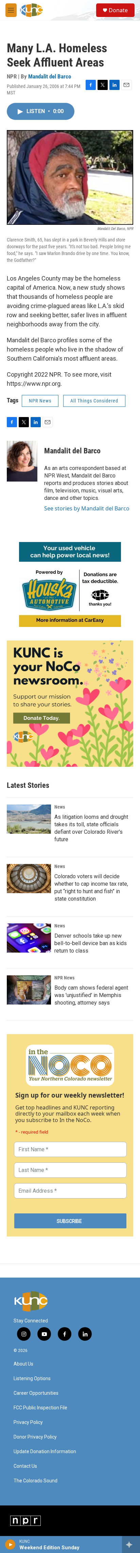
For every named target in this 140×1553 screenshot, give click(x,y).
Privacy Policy (28, 1422)
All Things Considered (94, 400)
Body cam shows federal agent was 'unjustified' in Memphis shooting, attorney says (91, 995)
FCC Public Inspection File (40, 1407)
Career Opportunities (36, 1393)
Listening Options (32, 1378)
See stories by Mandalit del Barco (86, 508)
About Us (23, 1364)
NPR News (40, 400)
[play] (10, 1544)
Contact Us (25, 1466)
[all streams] (131, 1544)
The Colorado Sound (35, 1480)
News (59, 807)
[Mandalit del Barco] (22, 461)
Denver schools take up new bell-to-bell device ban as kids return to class (90, 943)
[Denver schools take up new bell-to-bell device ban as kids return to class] (29, 938)
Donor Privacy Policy (35, 1437)
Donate (118, 10)
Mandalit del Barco (49, 76)
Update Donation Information (45, 1451)
